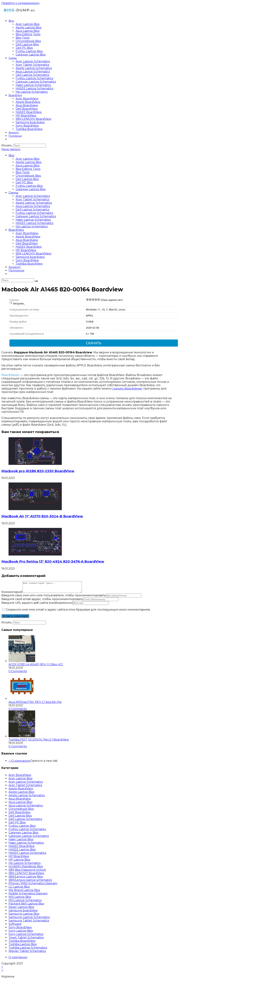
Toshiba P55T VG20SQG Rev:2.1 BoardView (39, 739)
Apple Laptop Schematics (34, 202)
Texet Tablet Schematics (26, 937)
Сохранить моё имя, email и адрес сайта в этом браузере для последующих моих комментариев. (78, 609)
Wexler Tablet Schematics (27, 951)
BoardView (16, 230)
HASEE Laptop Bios (22, 849)
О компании (20, 760)
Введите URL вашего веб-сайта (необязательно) (37, 602)
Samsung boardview (30, 257)
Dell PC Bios (24, 182)
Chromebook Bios (28, 175)
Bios (11, 155)
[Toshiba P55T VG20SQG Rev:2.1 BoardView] (22, 736)
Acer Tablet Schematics (32, 199)
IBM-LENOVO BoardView (33, 253)
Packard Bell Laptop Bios (26, 903)
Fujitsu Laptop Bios (29, 186)
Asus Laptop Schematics (33, 206)
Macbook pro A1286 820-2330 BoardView (37, 471)
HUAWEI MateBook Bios (26, 866)
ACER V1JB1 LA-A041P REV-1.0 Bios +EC (36, 664)
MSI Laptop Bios (20, 897)
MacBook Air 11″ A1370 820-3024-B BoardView (42, 516)
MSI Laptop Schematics (25, 900)
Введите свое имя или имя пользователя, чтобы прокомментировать (53, 595)
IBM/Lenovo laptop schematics (30, 880)
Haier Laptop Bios (21, 839)
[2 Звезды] (90, 299)
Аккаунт (15, 267)
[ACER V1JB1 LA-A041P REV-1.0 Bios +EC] (22, 661)
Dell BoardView (27, 243)
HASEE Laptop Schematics (34, 223)
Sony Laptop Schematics (26, 934)
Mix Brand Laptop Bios (24, 890)
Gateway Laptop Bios (30, 189)
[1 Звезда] (87, 299)
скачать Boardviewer (127, 388)
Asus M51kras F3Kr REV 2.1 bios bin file (35, 702)
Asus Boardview (27, 240)
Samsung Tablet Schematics (29, 920)
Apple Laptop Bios (28, 162)
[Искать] (36, 281)
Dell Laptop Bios (27, 179)
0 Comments (18, 671)
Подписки (16, 270)
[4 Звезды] (95, 299)
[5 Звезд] (98, 299)
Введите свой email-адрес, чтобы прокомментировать (42, 599)
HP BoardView (26, 250)
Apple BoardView (28, 236)
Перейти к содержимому (20, 3)
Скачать (93, 343)
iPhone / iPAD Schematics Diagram (33, 883)
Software (15, 924)
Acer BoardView (27, 233)
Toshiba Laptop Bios (23, 944)
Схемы (13, 192)
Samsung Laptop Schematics (29, 917)
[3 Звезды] (93, 299)
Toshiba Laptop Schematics (28, 947)
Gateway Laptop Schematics (36, 216)
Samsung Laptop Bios (24, 913)
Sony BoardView (27, 260)
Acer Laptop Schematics (33, 196)
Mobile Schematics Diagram (28, 893)
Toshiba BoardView (29, 263)
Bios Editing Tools (28, 169)
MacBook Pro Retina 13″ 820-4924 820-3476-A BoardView (52, 561)
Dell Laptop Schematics (32, 209)
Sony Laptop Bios (21, 930)
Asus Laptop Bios (27, 165)
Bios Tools (22, 172)
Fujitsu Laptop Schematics (34, 213)
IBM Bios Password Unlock (27, 869)
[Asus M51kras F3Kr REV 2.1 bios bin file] (22, 698)
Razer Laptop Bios (21, 907)
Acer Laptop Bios (27, 158)
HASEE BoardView (29, 246)
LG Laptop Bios (19, 886)
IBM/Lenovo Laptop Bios (26, 876)
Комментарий (12, 592)
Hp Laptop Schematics (32, 226)
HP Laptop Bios (19, 859)
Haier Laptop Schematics (33, 219)
